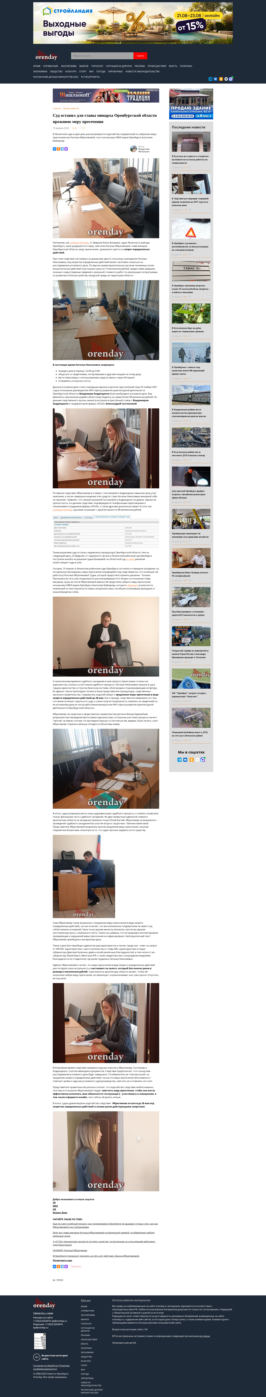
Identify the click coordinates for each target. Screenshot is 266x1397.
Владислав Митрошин (144, 150)
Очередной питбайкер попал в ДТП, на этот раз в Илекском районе (190, 734)
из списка (204, 1336)
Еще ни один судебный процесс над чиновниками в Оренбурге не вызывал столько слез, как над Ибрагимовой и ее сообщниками (105, 1225)
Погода (100, 71)
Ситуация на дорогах (119, 66)
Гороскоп (97, 66)
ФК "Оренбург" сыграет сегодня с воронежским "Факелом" (189, 694)
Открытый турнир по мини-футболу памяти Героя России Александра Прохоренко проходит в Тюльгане (190, 654)
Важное (84, 66)
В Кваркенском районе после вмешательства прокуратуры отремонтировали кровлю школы (189, 413)
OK (54, 1209)
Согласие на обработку (45, 1365)
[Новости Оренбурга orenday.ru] (46, 55)
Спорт (82, 71)
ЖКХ (91, 71)
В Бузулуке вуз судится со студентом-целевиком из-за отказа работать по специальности (190, 159)
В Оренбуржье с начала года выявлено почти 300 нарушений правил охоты (188, 370)
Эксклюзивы (69, 66)
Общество (56, 71)
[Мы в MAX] (231, 79)
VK (54, 1202)
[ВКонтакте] (54, 149)
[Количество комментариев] (192, 167)
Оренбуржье (115, 71)
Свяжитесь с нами (43, 1313)
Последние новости (188, 127)
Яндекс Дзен (60, 1212)
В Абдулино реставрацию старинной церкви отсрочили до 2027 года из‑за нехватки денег (190, 202)
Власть (173, 66)
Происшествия (157, 66)
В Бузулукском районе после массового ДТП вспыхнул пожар (188, 453)
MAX (55, 1206)
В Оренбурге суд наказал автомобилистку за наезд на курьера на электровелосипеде (190, 246)
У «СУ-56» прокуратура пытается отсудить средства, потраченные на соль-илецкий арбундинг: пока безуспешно (104, 1243)
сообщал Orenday (79, 242)
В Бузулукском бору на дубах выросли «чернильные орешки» (188, 329)
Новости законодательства (142, 71)
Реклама (140, 66)
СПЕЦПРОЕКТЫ (91, 76)
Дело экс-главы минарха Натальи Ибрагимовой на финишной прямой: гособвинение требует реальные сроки (104, 1234)
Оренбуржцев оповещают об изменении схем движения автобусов (190, 535)
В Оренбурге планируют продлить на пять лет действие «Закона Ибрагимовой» (96, 1255)
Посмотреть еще (62, 1260)
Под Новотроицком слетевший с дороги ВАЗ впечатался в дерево (188, 613)
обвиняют (133, 585)
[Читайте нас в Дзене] (226, 79)
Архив (36, 66)
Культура (70, 71)
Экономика (40, 71)
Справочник (50, 66)
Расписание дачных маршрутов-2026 (55, 76)
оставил (130, 559)
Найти (140, 55)
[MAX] (66, 149)
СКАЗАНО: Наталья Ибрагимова (70, 1250)
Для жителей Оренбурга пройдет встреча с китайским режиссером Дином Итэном (188, 494)
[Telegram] (62, 149)
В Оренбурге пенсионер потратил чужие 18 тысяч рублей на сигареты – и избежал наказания (191, 289)
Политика (186, 66)
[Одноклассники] (58, 149)
